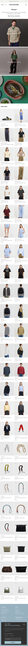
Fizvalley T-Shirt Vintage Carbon (20, 202)
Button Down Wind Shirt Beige (20, 339)
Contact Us (3, 619)
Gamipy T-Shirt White (4, 202)
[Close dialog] (24, 624)
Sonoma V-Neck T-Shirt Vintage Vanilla (7, 163)
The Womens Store (5, 610)
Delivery (17, 609)
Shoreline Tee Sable (18, 281)
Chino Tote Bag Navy (18, 320)
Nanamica (2, 298)
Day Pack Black (17, 300)
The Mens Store (4, 609)
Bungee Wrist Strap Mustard (5, 478)
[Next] (26, 1)
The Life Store (4, 612)
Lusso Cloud (3, 123)
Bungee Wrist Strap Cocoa (19, 478)
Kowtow (2, 279)
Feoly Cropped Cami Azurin (19, 240)
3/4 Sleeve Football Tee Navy (5, 437)
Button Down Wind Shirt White (6, 360)
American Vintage (18, 123)
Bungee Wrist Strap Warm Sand (6, 497)
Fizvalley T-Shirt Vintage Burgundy (7, 221)
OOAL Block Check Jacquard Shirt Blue (7, 379)
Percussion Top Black (4, 281)
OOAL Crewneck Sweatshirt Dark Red (21, 379)
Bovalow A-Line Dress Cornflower (20, 125)
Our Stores (3, 620)
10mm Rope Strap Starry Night (6, 518)
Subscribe (13, 642)
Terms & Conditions (19, 613)
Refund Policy (18, 612)
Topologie (16, 436)
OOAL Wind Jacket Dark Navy (6, 398)
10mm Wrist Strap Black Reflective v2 (7, 537)
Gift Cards (3, 613)
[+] (26, 121)
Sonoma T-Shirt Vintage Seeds (20, 163)
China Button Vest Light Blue (20, 398)
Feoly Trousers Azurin (18, 221)
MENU (2, 4)
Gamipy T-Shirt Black (18, 144)
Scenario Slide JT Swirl (4, 125)
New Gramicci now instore (13, 1)
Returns (17, 610)
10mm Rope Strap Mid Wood (20, 518)
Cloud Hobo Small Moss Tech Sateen (7, 598)
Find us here (18, 619)
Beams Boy (16, 397)
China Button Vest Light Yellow (6, 417)
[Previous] (1, 1)
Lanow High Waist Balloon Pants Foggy (7, 144)
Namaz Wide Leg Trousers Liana (20, 182)
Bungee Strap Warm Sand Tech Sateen (21, 458)
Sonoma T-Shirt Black (4, 182)
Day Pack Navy (3, 320)
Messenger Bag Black (18, 360)
